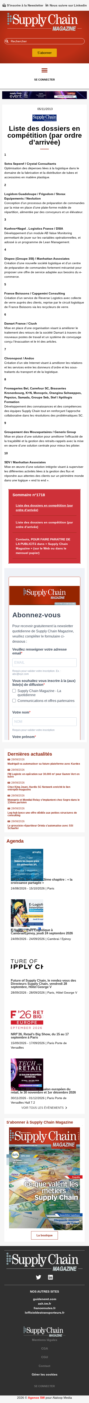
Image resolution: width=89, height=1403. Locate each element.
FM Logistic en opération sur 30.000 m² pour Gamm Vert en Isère (43, 775)
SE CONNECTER (44, 79)
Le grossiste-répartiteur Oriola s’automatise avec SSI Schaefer (40, 827)
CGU (44, 1357)
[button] (44, 70)
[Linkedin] (50, 1277)
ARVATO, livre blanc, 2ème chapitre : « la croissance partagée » (41, 881)
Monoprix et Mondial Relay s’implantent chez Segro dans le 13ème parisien (44, 801)
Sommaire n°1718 (29, 495)
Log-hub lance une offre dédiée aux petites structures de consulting (42, 814)
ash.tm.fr (44, 1303)
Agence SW (36, 1397)
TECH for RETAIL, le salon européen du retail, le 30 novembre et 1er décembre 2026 (43, 1090)
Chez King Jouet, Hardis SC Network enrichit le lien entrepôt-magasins (39, 788)
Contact (44, 1366)
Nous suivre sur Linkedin (68, 5)
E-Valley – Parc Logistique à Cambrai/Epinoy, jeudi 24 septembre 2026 (42, 931)
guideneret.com (44, 1299)
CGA (44, 1348)
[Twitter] (38, 1277)
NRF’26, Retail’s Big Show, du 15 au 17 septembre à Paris (40, 1035)
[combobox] (44, 41)
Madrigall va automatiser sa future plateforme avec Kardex (44, 763)
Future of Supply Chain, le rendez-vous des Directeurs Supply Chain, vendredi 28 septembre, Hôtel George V (43, 984)
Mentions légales (44, 1340)
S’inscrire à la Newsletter (25, 5)
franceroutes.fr (45, 1308)
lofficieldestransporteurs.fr (44, 1312)
